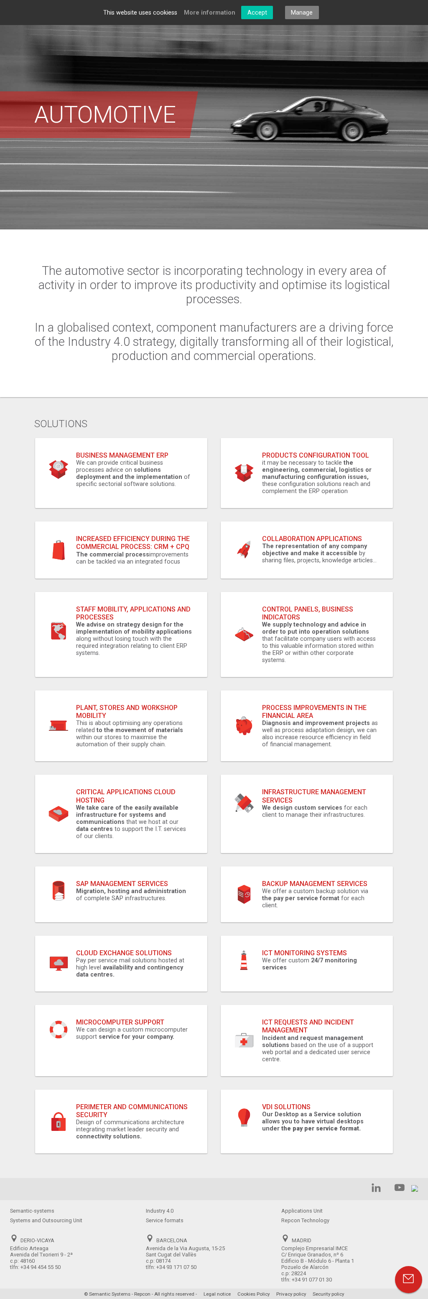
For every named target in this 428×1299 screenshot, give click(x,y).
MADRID (301, 1240)
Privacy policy (291, 1294)
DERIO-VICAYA (37, 1240)
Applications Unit (302, 1211)
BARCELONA (171, 1240)
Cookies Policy (253, 1294)
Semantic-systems (32, 1211)
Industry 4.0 (159, 1211)
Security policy (328, 1294)
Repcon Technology (305, 1220)
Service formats (164, 1220)
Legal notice (217, 1294)
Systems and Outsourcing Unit (46, 1220)
